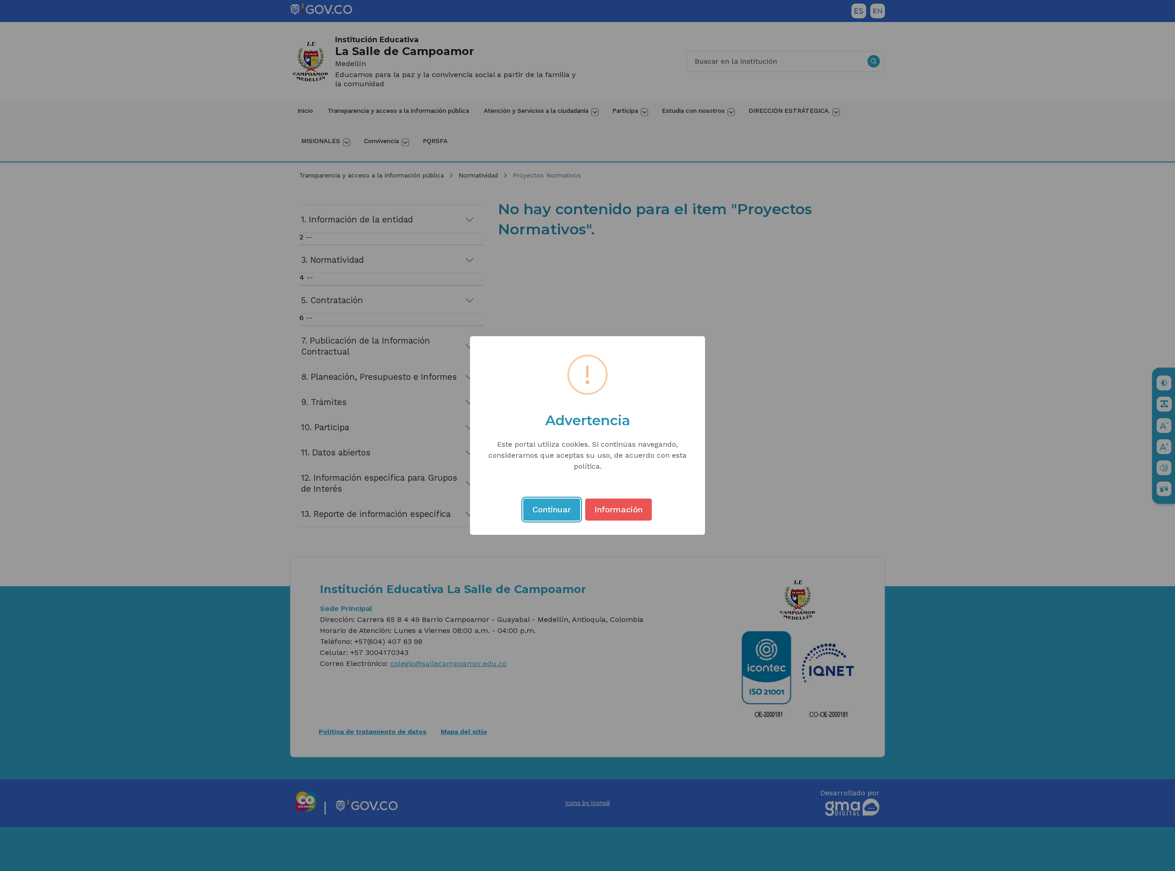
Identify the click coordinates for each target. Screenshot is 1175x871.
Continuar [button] (551, 509)
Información (618, 509)
